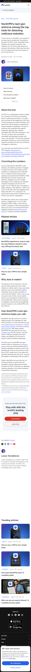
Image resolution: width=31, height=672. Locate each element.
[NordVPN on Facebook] (8, 444)
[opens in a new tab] (9, 615)
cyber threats (25, 294)
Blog (2, 18)
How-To (4, 268)
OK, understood (15, 663)
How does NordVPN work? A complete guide (12, 574)
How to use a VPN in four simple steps (14, 273)
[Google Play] (15, 627)
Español (13, 440)
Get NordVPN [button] (15, 419)
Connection (5, 569)
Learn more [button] (15, 424)
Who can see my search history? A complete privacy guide (15, 601)
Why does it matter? (9, 98)
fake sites (22, 288)
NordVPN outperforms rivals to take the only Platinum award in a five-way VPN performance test (15, 243)
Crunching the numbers (10, 95)
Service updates (6, 238)
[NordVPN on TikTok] (2, 444)
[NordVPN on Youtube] (14, 444)
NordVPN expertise (12, 18)
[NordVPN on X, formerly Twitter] (5, 444)
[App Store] (15, 621)
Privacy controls (15, 667)
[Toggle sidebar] (28, 5)
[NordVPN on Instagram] (11, 444)
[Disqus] (15, 494)
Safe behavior (5, 597)
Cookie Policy (12, 658)
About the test (7, 91)
